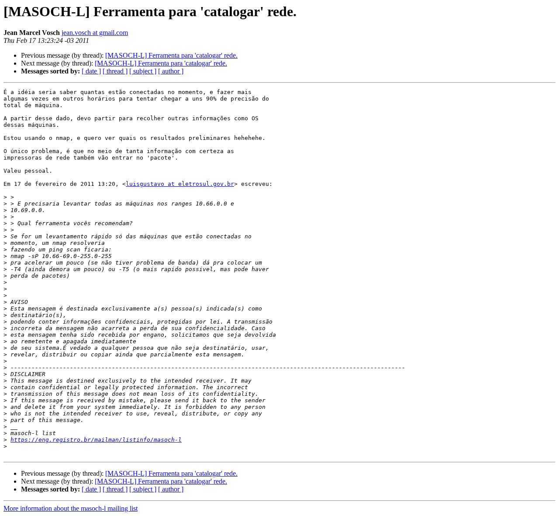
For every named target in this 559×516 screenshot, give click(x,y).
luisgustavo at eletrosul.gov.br (180, 184)
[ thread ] (115, 71)
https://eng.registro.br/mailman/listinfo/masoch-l (96, 439)
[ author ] (170, 71)
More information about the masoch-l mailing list (70, 508)
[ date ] (91, 71)
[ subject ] (142, 71)
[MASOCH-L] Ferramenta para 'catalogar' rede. (171, 55)
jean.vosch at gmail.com (95, 32)
